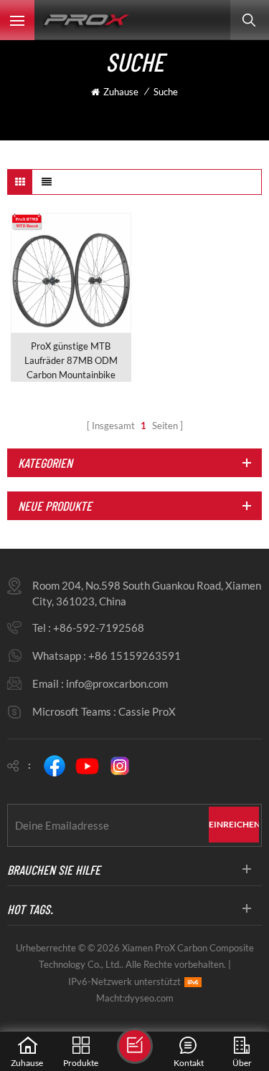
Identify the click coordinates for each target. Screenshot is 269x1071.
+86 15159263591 (134, 655)
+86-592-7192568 (98, 627)
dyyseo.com (149, 998)
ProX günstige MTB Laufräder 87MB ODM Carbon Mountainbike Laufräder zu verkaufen (70, 361)
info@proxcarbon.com (117, 683)
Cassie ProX (147, 711)
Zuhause (120, 91)
